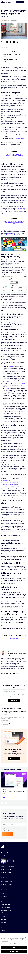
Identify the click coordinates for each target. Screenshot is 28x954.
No (16, 697)
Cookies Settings (14, 943)
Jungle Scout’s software (19, 411)
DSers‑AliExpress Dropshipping (10, 482)
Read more (7, 797)
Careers (3, 930)
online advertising (20, 138)
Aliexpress (11, 366)
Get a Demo (20, 2)
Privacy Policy (5, 941)
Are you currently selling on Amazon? (14, 694)
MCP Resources (5, 913)
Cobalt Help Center (5, 904)
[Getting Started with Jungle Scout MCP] (14, 779)
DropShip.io (15, 380)
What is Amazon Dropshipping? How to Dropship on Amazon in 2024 (14, 222)
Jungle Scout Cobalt (6, 869)
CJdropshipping (6, 480)
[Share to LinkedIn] (7, 42)
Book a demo (4, 877)
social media (6, 140)
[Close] (26, 935)
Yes (12, 697)
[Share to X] (14, 42)
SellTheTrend (6, 381)
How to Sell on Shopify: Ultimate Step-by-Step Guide (14, 155)
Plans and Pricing (5, 889)
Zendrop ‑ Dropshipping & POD (10, 484)
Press (2, 927)
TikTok (8, 388)
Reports (3, 901)
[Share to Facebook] (10, 42)
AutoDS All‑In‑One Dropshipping (11, 486)
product (18, 200)
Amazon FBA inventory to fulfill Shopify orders (12, 235)
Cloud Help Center (5, 907)
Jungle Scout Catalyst (6, 884)
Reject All (14, 947)
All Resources (4, 896)
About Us (3, 919)
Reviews (3, 925)
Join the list (14, 700)
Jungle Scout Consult (6, 875)
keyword (24, 200)
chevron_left (2, 803)
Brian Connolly (13, 651)
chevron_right (5, 803)
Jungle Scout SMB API (6, 887)
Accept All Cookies (14, 951)
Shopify (9, 233)
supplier (8, 129)
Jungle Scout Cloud (6, 872)
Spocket (21, 380)
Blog (2, 899)
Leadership (3, 922)
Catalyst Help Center (6, 910)
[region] (14, 943)
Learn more (14, 638)
